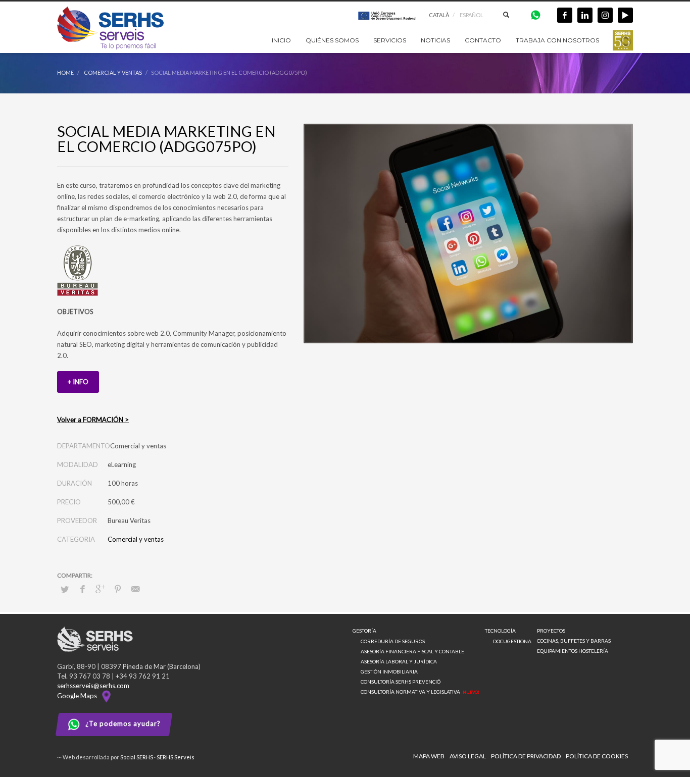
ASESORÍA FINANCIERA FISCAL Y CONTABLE (412, 651)
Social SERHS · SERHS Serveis (157, 757)
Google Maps (78, 696)
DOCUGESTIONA (512, 641)
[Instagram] (605, 15)
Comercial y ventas (136, 539)
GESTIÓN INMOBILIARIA (389, 671)
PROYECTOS (551, 631)
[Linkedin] (585, 15)
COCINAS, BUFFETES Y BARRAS (574, 641)
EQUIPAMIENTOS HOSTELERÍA (572, 651)
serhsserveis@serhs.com (93, 686)
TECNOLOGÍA (500, 631)
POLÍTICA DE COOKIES (597, 756)
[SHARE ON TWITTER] (64, 589)
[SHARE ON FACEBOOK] (82, 588)
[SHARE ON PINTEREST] (117, 588)
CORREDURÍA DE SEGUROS (393, 641)
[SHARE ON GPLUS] (100, 588)
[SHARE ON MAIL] (135, 588)
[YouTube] (625, 15)
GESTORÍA (364, 631)
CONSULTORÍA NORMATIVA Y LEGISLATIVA (420, 692)
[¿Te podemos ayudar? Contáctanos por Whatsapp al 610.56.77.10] (535, 14)
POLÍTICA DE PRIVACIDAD (526, 756)
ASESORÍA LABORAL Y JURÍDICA (399, 661)
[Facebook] (564, 15)
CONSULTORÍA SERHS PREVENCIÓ (400, 682)
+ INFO (78, 382)
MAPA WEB (429, 756)
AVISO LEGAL (468, 756)
